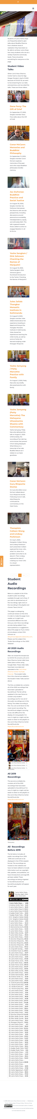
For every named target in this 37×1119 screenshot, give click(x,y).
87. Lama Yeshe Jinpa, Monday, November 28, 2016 (17, 1074)
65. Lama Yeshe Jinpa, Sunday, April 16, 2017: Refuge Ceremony (17, 1030)
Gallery (21, 96)
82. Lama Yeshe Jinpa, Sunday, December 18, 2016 (17, 1064)
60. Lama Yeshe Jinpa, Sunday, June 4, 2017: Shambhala (17, 1020)
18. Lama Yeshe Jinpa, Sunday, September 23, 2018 (17, 937)
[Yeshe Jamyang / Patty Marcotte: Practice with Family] (18, 356)
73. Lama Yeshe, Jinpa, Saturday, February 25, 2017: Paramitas (17, 1046)
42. (17, 984)
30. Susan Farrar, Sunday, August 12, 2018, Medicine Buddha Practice (17, 961)
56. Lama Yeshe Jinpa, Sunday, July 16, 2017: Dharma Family (17, 1012)
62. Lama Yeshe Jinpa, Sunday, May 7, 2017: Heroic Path (17, 1024)
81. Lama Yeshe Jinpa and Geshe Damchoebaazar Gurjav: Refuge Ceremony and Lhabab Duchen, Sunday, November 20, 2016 (17, 1062)
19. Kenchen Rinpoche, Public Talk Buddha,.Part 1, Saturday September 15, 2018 (17, 939)
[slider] (25, 899)
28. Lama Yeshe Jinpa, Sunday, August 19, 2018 (17, 957)
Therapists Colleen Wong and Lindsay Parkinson (16, 518)
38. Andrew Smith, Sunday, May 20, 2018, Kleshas (17, 976)
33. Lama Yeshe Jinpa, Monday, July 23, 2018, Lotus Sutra (17, 967)
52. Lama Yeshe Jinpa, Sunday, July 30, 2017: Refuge (17, 1004)
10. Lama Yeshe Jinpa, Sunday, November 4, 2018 (17, 921)
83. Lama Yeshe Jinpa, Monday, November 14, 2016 (17, 1066)
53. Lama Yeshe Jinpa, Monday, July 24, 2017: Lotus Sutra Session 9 (17, 1006)
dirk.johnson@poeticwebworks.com (20, 637)
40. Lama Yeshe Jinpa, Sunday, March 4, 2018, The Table (17, 980)
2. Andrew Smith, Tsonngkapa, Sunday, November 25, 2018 (17, 905)
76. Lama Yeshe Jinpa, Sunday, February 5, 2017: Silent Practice (17, 1052)
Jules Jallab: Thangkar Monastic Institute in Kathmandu (16, 292)
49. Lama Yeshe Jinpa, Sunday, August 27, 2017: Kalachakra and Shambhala (17, 998)
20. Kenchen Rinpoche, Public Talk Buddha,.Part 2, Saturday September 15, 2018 (17, 941)
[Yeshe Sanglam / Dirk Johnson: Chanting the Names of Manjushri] (18, 243)
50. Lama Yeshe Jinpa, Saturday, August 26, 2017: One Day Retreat (17, 1000)
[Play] (11, 899)
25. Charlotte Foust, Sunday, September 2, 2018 (17, 951)
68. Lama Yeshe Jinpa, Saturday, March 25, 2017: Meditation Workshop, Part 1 (17, 1036)
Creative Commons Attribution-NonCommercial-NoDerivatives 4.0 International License (18, 1108)
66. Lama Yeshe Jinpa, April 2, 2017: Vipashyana (17, 1032)
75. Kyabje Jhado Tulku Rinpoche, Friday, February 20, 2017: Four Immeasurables (17, 1050)
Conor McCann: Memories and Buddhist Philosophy (16, 133)
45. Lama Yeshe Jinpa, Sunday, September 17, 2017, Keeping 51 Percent (17, 990)
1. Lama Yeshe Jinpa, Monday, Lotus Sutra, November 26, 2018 (17, 903)
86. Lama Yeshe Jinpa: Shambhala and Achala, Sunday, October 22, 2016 (17, 1072)
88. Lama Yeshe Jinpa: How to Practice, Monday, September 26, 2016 (17, 1076)
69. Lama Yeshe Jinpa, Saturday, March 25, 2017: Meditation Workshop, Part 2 (17, 1038)
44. (17, 988)
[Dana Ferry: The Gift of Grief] (18, 96)
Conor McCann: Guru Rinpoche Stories (16, 469)
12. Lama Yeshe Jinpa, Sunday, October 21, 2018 (17, 925)
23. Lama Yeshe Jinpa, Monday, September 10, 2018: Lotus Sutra (17, 947)
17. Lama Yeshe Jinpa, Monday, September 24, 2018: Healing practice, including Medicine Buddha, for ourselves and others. (17, 935)
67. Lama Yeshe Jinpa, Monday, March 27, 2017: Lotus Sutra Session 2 (17, 1034)
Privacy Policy (20, 1103)
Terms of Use (28, 1103)
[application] (18, 899)
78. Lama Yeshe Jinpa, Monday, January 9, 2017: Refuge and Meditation (17, 1056)
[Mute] (23, 899)
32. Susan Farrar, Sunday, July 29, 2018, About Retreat (17, 965)
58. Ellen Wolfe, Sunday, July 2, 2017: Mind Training (17, 1016)
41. (17, 982)
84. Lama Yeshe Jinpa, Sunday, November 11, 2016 (17, 1068)
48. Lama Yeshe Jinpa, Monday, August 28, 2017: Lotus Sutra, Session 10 (17, 996)
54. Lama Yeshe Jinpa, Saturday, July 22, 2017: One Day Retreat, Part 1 (17, 1008)
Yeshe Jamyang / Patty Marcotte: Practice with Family (16, 356)
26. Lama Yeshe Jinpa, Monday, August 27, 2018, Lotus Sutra (17, 953)
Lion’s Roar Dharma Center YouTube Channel (17, 672)
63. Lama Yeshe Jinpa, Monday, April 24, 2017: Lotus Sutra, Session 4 (17, 1026)
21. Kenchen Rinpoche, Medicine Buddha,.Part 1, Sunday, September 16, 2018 (17, 943)
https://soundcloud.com (16, 726)
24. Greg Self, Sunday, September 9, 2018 (17, 949)
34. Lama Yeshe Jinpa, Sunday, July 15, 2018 (17, 969)
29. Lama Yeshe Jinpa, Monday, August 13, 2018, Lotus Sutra (17, 959)
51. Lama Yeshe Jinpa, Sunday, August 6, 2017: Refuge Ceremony (17, 1002)
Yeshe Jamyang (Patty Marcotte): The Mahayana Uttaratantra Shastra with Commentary (16, 400)
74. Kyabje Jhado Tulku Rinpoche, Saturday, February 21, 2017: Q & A (17, 1048)
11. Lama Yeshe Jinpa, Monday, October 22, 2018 (17, 923)
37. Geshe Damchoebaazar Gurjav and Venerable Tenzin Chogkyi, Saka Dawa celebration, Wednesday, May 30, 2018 (17, 974)
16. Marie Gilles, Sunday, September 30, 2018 (17, 933)
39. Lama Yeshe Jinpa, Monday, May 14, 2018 (17, 978)
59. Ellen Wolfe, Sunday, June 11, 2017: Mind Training (17, 1018)
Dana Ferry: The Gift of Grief (16, 96)
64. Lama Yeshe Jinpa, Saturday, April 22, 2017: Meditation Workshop (17, 1028)
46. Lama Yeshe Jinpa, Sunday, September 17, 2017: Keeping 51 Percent (17, 992)
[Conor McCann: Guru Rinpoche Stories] (18, 469)
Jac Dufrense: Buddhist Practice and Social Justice (16, 182)
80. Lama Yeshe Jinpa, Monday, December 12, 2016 (17, 1060)
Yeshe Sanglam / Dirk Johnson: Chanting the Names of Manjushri (16, 244)
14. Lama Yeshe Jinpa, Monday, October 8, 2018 (17, 929)
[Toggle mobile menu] (33, 8)
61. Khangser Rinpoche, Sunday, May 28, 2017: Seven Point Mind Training (17, 1022)
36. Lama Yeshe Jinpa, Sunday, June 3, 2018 (17, 972)
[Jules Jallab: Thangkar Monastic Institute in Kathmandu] (18, 291)
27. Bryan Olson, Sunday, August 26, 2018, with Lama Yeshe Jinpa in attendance (17, 955)
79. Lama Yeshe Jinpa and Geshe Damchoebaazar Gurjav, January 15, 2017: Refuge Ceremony (17, 1058)
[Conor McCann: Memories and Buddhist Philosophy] (18, 133)
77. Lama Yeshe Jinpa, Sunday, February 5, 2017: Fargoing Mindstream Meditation (17, 1054)
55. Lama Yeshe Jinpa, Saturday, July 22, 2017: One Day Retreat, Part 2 (17, 1010)
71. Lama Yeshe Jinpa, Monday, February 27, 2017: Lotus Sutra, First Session (17, 1042)
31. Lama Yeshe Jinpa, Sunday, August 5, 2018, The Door (17, 963)
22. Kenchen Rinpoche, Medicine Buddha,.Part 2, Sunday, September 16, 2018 (17, 945)
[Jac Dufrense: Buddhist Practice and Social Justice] (18, 182)
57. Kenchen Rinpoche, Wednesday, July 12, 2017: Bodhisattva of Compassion (17, 1014)
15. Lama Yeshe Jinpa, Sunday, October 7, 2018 (17, 931)
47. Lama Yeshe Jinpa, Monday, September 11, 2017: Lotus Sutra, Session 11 (17, 994)
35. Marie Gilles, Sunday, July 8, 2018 (17, 971)
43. (17, 986)
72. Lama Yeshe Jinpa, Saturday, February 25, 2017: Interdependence (17, 1044)
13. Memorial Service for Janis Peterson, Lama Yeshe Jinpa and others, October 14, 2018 (17, 927)
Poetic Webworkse (10, 1103)
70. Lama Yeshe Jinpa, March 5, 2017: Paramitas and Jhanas (17, 1040)
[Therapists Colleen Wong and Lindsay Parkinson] (18, 518)
